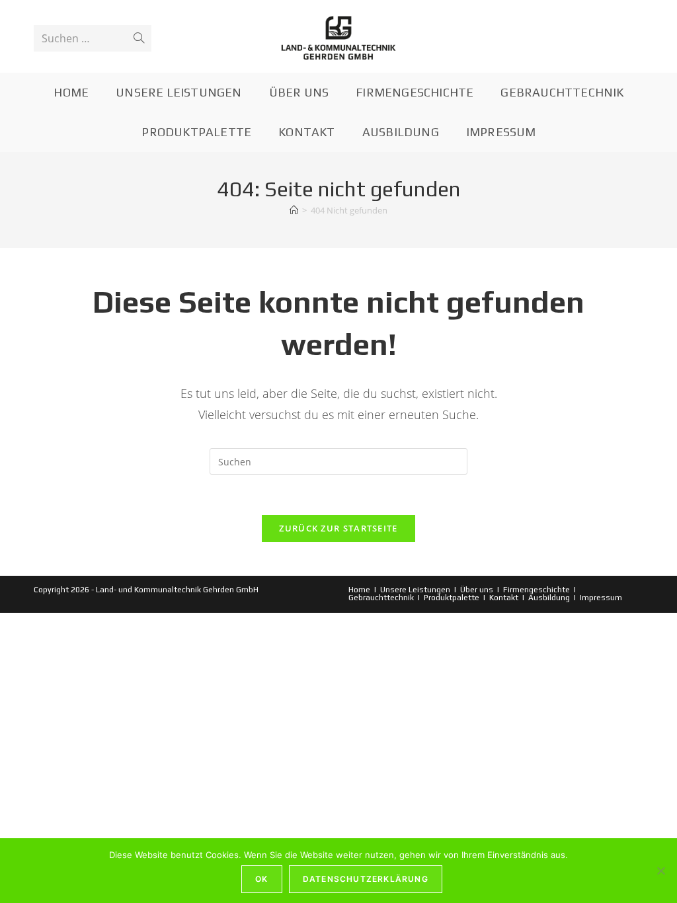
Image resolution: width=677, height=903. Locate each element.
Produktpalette (451, 597)
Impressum (601, 597)
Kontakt (503, 597)
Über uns (476, 589)
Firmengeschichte (536, 589)
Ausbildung (549, 597)
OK (261, 879)
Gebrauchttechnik (381, 597)
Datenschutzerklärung (365, 879)
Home (359, 589)
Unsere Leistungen (415, 589)
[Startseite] (294, 210)
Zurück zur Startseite (338, 528)
